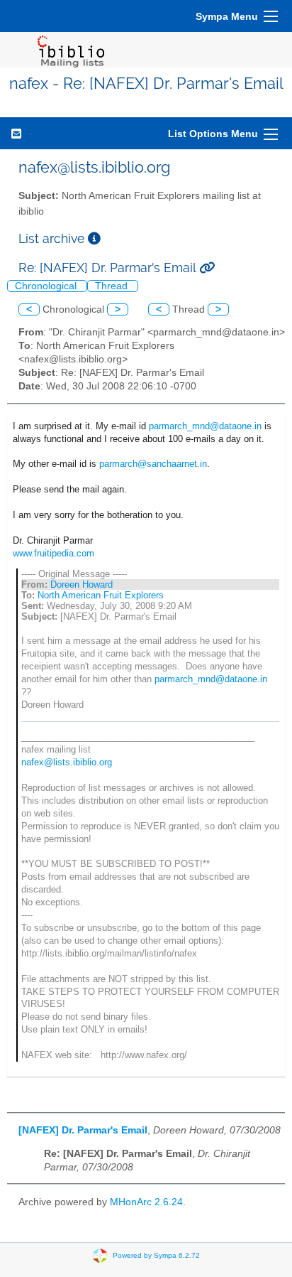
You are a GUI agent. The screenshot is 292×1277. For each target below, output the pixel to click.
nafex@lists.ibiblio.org (66, 762)
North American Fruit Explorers (101, 595)
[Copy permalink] (207, 267)
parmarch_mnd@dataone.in (205, 426)
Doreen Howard (81, 584)
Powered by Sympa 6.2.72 (156, 1255)
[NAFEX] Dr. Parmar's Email (82, 1130)
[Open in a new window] (94, 238)
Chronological (47, 286)
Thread (112, 286)
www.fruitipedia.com (53, 553)
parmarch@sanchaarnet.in (153, 463)
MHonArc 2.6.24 (146, 1202)
